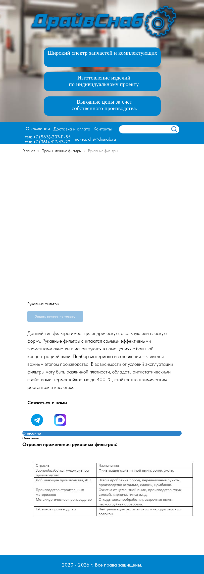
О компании (38, 128)
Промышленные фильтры (62, 150)
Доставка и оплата (71, 128)
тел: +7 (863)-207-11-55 (48, 136)
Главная (28, 150)
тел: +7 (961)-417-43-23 (47, 141)
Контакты (103, 128)
